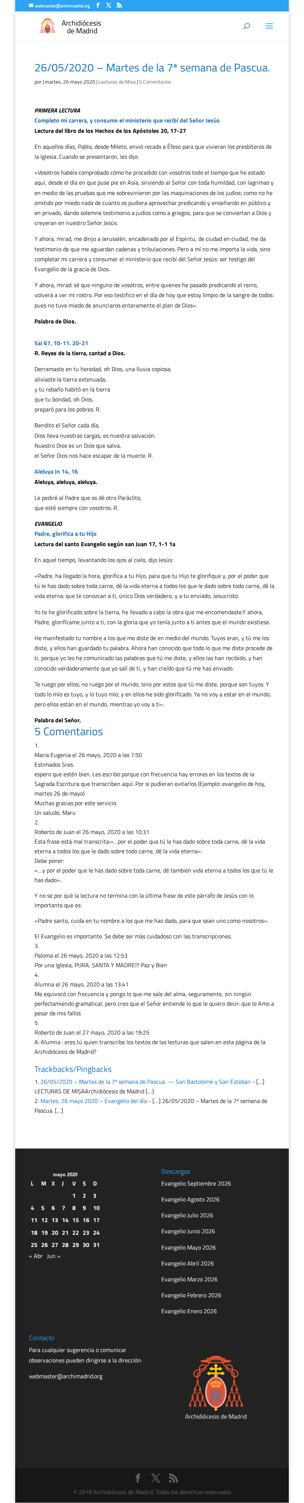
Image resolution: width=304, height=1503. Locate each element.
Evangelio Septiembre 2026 (196, 1183)
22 (75, 1232)
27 (55, 1244)
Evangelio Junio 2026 (188, 1231)
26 (44, 1244)
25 (34, 1244)
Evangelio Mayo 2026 (188, 1247)
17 (96, 1219)
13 (55, 1219)
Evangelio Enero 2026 (189, 1311)
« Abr (36, 1255)
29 (75, 1244)
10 (96, 1207)
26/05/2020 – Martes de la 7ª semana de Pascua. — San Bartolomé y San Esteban (145, 1081)
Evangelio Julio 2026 (187, 1215)
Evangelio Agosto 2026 (190, 1199)
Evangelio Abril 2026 (187, 1263)
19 (44, 1232)
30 (86, 1244)
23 (86, 1232)
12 (44, 1219)
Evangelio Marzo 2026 (189, 1279)
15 (75, 1219)
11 (34, 1219)
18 (34, 1232)
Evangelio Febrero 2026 (191, 1295)
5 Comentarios (155, 81)
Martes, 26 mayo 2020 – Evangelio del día (93, 1100)
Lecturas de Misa (117, 81)
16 (86, 1219)
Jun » (53, 1255)
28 (65, 1244)
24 (96, 1232)
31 (96, 1244)
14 (65, 1219)
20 (55, 1232)
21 (65, 1232)
